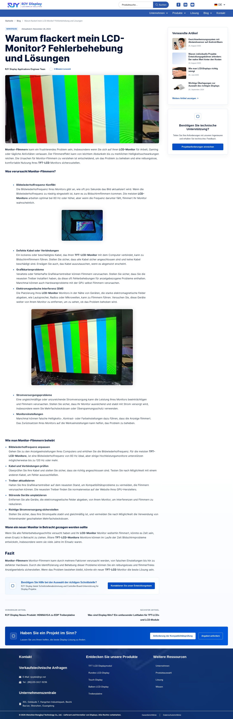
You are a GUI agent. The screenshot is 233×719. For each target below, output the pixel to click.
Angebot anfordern (210, 636)
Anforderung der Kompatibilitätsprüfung (173, 636)
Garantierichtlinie (149, 715)
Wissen (159, 686)
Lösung (194, 13)
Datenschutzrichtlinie (172, 715)
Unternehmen (157, 13)
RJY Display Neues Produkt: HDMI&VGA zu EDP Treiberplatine (40, 615)
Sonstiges (11, 29)
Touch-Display (95, 679)
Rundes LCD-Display (98, 672)
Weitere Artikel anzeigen (184, 98)
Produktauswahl (164, 672)
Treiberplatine (95, 693)
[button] (219, 4)
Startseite (9, 21)
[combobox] (136, 5)
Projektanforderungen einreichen (198, 147)
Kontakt (221, 13)
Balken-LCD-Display (98, 686)
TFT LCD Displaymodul (100, 665)
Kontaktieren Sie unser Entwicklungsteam (131, 585)
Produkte (177, 13)
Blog (206, 13)
